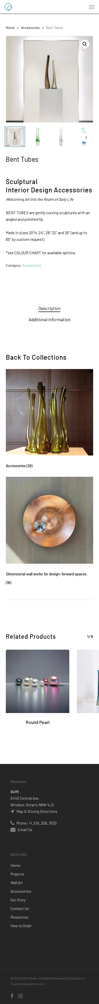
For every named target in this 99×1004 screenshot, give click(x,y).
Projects (17, 874)
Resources (19, 917)
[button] (91, 6)
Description (49, 308)
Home (10, 27)
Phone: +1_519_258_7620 (36, 823)
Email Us (25, 829)
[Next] (86, 137)
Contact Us (19, 908)
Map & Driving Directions (36, 811)
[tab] (49, 308)
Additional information (49, 319)
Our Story (18, 900)
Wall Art (16, 882)
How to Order (21, 925)
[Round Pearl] (37, 681)
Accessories (30, 27)
